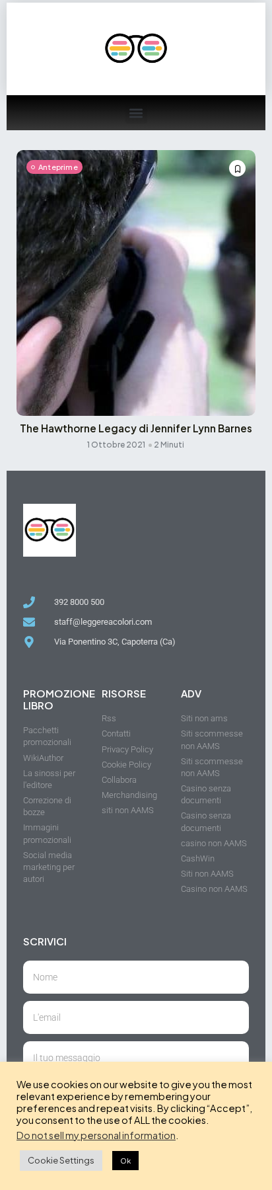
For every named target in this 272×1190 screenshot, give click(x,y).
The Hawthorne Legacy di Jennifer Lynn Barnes (136, 428)
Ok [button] (125, 1160)
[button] (136, 113)
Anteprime (58, 167)
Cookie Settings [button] (61, 1160)
